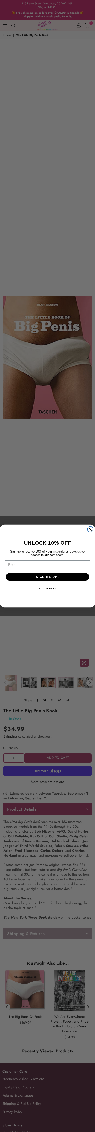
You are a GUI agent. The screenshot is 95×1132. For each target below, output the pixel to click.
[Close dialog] (90, 529)
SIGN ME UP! (47, 576)
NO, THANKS (47, 588)
